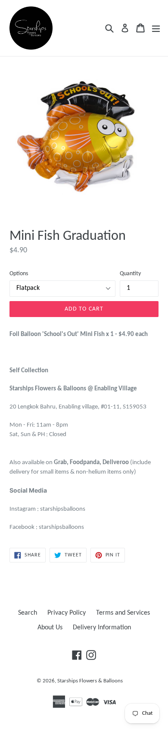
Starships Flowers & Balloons (90, 681)
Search (27, 612)
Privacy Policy (66, 612)
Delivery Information (102, 627)
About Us (49, 627)
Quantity (130, 273)
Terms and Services (123, 612)
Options (18, 273)
